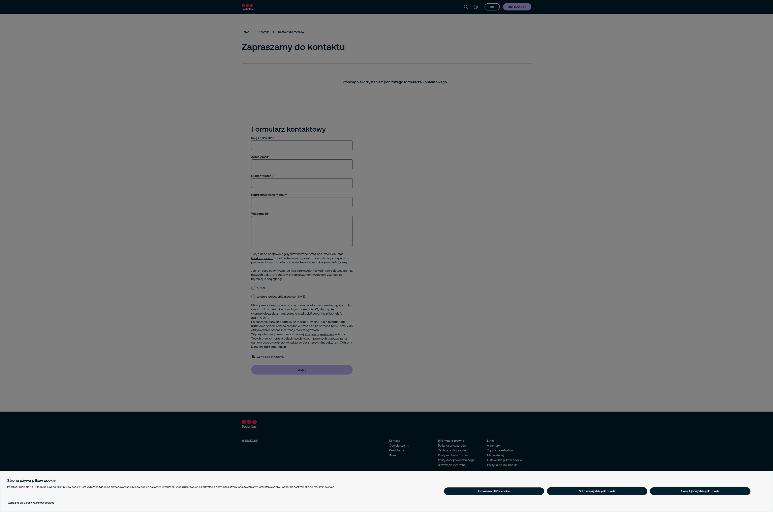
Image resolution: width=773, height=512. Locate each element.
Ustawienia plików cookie (494, 491)
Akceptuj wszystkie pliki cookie (700, 491)
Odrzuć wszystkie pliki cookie (597, 491)
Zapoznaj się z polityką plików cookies (31, 502)
